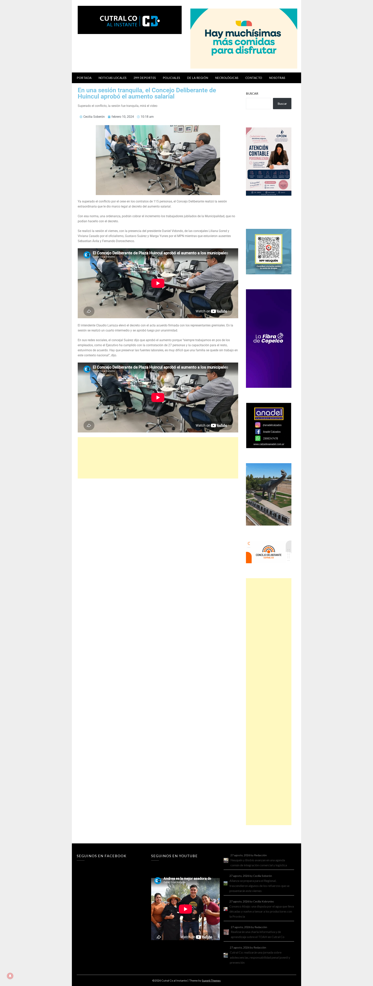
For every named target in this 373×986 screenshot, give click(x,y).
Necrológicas (227, 77)
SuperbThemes (211, 980)
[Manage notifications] (10, 976)
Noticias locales (112, 77)
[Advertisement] (158, 458)
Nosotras (277, 77)
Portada (84, 77)
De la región (197, 77)
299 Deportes (144, 77)
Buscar (252, 93)
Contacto (253, 77)
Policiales (171, 77)
